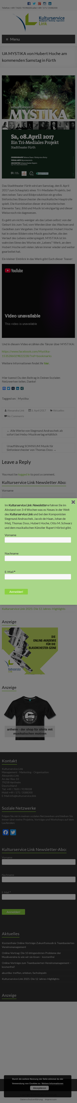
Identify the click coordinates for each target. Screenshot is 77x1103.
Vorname (10, 535)
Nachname (12, 553)
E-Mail (10, 571)
